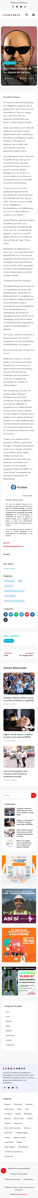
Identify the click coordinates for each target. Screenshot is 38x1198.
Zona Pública (9, 1142)
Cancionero (18, 1123)
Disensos (27, 1128)
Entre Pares (8, 1133)
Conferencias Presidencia (14, 1152)
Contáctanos (28, 1179)
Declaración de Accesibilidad (19, 1168)
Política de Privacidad (19, 1174)
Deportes (9, 1031)
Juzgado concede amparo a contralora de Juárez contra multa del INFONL (25, 822)
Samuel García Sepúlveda (14, 601)
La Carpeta (8, 1114)
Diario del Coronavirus (12, 1128)
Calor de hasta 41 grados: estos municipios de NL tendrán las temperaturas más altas (15, 773)
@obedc (6, 543)
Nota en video (19, 1118)
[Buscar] (33, 795)
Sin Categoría (10, 63)
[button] (26, 14)
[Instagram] (25, 6)
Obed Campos (10, 596)
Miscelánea (28, 1114)
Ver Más (9, 641)
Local (8, 1016)
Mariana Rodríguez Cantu (14, 591)
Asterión (8, 1123)
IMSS (20, 581)
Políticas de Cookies (12, 1179)
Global (8, 1026)
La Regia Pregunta (22, 1133)
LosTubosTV (10, 1045)
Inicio (8, 1012)
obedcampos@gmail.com (13, 546)
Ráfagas (19, 1142)
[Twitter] (17, 6)
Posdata (18, 1114)
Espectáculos (10, 1035)
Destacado (29, 1104)
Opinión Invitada (19, 1137)
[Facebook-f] (13, 6)
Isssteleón (9, 586)
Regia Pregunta (10, 1147)
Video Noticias (23, 1147)
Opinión (8, 1040)
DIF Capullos (10, 581)
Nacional (9, 1021)
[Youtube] (21, 6)
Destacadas (18, 1104)
